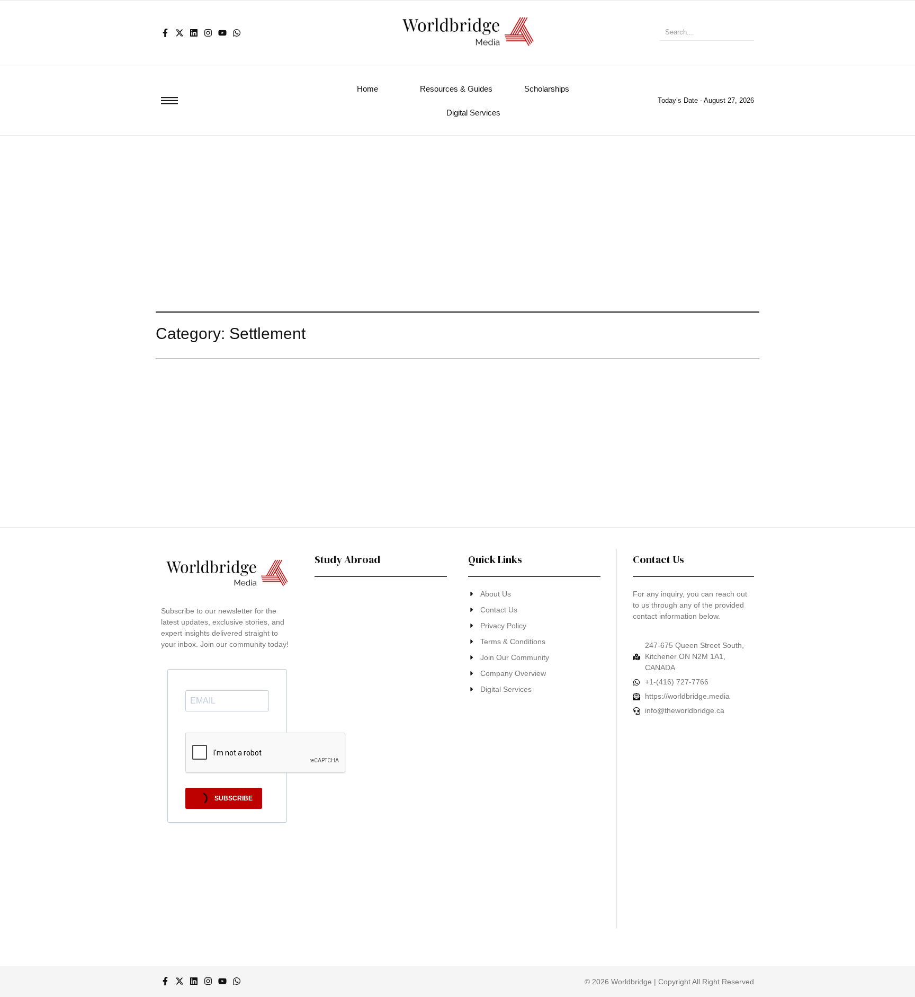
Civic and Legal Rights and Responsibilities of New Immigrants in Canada (373, 409)
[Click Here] (169, 100)
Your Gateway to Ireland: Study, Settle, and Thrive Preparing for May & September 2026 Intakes (373, 735)
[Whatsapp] (236, 33)
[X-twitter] (179, 33)
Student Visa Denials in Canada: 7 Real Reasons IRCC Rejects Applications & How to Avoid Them (378, 902)
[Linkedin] (194, 33)
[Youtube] (222, 33)
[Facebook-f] (165, 33)
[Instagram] (208, 33)
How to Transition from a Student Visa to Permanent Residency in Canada (375, 812)
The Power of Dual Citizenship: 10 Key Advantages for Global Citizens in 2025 (379, 645)
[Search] (742, 33)
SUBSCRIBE (233, 798)
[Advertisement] (457, 215)
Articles (167, 394)
